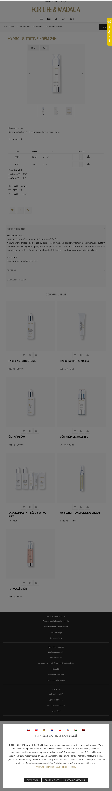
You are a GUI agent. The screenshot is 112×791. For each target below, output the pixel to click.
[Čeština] (28, 729)
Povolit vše (32, 780)
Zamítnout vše (52, 780)
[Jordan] (75, 729)
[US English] (67, 729)
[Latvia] (83, 729)
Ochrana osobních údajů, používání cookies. (56, 767)
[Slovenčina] (36, 729)
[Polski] (60, 729)
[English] (52, 729)
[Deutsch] (44, 729)
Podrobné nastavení (75, 780)
